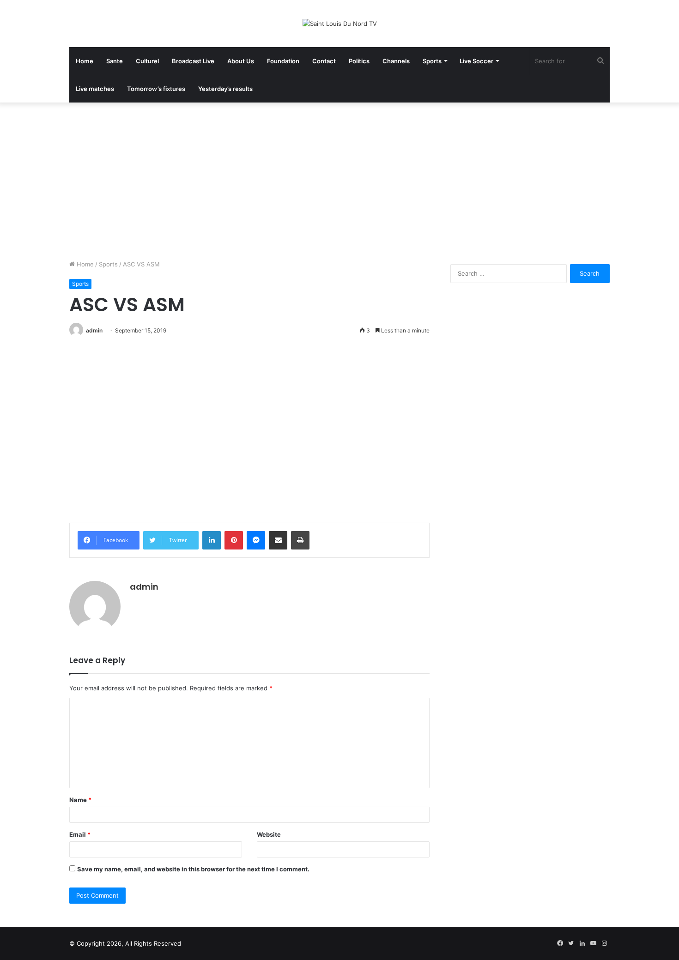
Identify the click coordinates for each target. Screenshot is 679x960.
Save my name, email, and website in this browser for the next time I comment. (193, 869)
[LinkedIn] (211, 540)
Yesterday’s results (225, 88)
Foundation (283, 61)
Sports (432, 61)
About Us (240, 61)
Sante (114, 61)
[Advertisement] (339, 181)
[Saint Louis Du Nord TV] (340, 23)
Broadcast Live (193, 61)
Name (80, 799)
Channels (396, 61)
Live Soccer (476, 61)
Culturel (147, 61)
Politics (359, 61)
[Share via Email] (278, 540)
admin (94, 330)
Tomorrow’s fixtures (156, 88)
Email (80, 834)
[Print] (300, 540)
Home (84, 61)
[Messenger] (256, 540)
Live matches (95, 88)
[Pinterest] (233, 540)
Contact (324, 61)
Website (269, 834)
